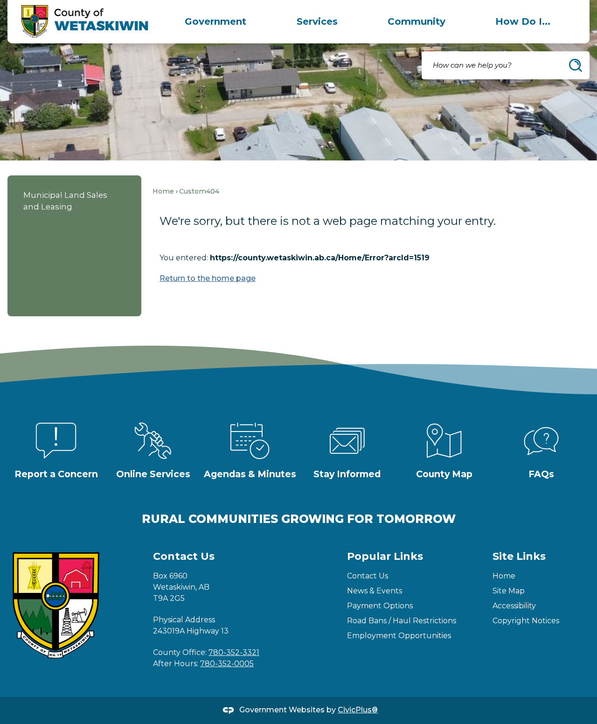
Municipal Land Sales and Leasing (65, 200)
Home (163, 191)
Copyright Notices (526, 620)
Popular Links (385, 556)
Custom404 (199, 191)
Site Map (509, 590)
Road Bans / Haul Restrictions (401, 620)
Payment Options (380, 605)
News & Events (374, 590)
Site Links (519, 556)
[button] (576, 65)
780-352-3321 (233, 652)
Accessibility (514, 605)
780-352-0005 (227, 663)
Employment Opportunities (399, 635)
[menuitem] (215, 21)
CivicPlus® (358, 709)
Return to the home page (208, 278)
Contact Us (367, 575)
